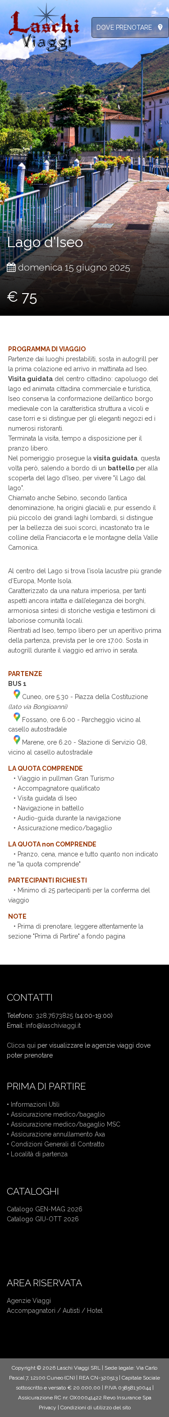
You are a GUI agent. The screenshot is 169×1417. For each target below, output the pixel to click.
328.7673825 (54, 1015)
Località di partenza (39, 1154)
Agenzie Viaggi (29, 1300)
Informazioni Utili (35, 1104)
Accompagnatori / (35, 1310)
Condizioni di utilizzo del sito (95, 1407)
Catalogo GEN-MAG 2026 (44, 1209)
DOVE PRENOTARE (124, 27)
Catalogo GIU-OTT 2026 (43, 1219)
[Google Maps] (17, 696)
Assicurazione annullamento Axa (58, 1134)
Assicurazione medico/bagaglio (58, 1114)
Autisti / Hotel (83, 1310)
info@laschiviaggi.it (53, 1025)
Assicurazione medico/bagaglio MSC (65, 1124)
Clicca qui (21, 1045)
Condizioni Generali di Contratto (58, 1144)
